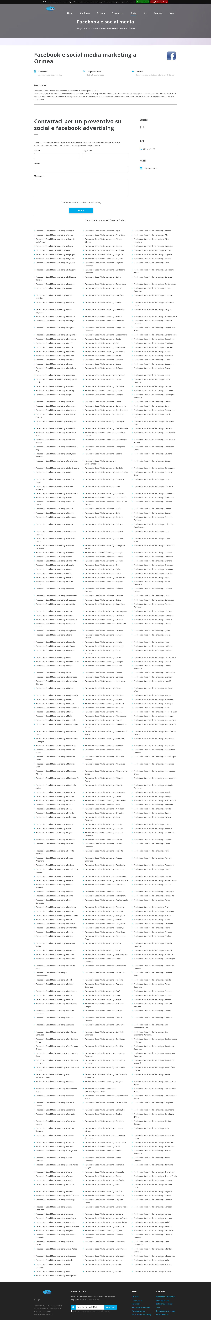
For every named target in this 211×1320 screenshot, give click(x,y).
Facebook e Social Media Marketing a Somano (55, 1135)
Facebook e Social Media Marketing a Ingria (54, 635)
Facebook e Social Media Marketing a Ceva (102, 486)
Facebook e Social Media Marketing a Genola (54, 611)
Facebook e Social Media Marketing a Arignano (55, 258)
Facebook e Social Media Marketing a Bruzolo (55, 359)
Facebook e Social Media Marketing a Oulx (53, 828)
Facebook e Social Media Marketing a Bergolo (153, 309)
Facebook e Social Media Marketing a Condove (104, 531)
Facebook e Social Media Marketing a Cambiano (55, 375)
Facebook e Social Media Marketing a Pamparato (154, 832)
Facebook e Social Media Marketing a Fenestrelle (105, 577)
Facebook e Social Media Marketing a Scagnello (55, 1110)
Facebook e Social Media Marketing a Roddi (54, 980)
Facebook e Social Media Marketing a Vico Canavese (57, 1226)
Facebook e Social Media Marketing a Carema (152, 401)
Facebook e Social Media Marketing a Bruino (103, 355)
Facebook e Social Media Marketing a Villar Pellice (56, 1249)
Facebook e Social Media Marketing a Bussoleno (154, 364)
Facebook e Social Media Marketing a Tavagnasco (56, 1150)
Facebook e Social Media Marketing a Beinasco (153, 295)
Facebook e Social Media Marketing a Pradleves (56, 907)
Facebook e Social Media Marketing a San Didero (105, 1039)
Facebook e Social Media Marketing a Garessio (55, 604)
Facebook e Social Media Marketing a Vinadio (54, 1260)
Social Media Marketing (141, 1314)
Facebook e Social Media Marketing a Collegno (104, 524)
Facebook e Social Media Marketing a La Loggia (104, 646)
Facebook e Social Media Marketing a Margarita (55, 703)
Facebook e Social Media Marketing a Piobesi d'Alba (155, 880)
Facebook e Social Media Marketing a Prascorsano (57, 915)
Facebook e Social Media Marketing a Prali (151, 907)
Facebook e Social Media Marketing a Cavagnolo (154, 454)
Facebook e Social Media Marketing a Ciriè (102, 513)
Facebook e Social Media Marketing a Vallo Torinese (57, 1195)
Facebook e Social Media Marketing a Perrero (153, 858)
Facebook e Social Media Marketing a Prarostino (154, 911)
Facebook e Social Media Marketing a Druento (55, 565)
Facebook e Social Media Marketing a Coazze (54, 524)
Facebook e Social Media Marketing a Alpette (103, 246)
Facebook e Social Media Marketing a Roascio (55, 954)
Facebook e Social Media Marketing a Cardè (103, 401)
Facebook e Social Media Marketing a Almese (54, 246)
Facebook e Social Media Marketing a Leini (53, 657)
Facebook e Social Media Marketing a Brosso (152, 351)
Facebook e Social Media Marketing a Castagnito (105, 421)
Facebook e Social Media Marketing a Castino (103, 454)
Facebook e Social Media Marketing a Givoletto (104, 615)
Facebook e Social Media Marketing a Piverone (104, 891)
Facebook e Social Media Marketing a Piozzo (152, 884)
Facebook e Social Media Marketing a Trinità (54, 1180)
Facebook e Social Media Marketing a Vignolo (54, 1230)
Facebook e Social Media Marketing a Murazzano (105, 792)
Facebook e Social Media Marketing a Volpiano (104, 1271)
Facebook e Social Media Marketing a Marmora (104, 703)
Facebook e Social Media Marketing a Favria (103, 573)
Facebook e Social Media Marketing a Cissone (152, 513)
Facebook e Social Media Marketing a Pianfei (152, 869)
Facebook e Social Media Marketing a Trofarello (104, 1180)
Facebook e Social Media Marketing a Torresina (153, 1165)
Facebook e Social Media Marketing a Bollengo (55, 320)
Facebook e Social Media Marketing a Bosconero (56, 339)
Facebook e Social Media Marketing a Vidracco (153, 1226)
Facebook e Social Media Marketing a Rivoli (102, 950)
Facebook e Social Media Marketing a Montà (103, 749)
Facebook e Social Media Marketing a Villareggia (105, 1256)
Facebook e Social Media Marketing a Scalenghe (104, 1110)
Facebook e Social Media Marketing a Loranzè (104, 677)
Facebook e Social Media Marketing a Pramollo (104, 911)
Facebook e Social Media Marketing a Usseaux (153, 1180)
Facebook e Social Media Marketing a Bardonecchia (155, 284)
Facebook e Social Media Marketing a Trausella (104, 1172)
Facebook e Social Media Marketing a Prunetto (55, 923)
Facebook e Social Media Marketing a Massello (104, 707)
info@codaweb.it (151, 168)
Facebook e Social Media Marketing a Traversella (154, 1172)
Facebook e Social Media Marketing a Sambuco (153, 1017)
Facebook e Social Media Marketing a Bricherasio (105, 347)
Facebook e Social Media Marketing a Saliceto (103, 1010)
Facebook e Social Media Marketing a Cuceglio (104, 552)
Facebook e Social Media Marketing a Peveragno (154, 865)
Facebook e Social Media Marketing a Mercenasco (105, 716)
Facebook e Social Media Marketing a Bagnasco (55, 262)
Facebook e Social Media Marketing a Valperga (55, 1199)
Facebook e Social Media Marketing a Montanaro (105, 764)
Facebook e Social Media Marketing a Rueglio (54, 999)
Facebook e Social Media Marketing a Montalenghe (155, 756)
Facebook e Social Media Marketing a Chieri (54, 497)
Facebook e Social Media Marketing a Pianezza (104, 869)
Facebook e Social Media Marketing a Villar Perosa (106, 1249)
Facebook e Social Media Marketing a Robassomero (106, 954)
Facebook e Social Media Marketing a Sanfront (55, 1081)
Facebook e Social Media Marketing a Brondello (55, 351)
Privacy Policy (56, 1305)
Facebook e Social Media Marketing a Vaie (102, 1184)
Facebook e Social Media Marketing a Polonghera (105, 895)
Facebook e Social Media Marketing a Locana (103, 672)
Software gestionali (164, 1304)
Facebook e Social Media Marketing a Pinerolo (55, 880)
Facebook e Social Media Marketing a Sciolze (103, 1114)
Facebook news (138, 1311)
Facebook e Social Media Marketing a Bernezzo (55, 316)
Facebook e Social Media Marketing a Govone (104, 619)
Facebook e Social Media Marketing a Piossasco (105, 884)
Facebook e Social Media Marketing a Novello (152, 809)
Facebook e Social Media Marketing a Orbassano (56, 817)
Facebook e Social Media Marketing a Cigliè (102, 508)
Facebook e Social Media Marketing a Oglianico (104, 813)
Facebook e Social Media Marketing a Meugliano (153, 716)
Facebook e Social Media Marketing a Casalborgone (106, 410)
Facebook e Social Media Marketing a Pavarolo (55, 843)
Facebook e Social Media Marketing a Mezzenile (56, 720)
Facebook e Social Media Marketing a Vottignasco (56, 1275)
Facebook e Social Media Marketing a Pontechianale (106, 900)
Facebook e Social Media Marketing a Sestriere (104, 1121)
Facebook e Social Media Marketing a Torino (103, 1150)
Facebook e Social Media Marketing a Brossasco (105, 351)
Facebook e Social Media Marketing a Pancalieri (55, 839)
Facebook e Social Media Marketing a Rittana (54, 936)
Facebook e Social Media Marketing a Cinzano (55, 513)
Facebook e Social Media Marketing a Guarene (104, 630)
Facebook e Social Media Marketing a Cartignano (56, 410)
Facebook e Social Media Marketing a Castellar (153, 428)
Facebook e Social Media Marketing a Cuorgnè (104, 556)
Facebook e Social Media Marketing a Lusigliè (152, 681)
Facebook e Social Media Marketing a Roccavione (105, 972)
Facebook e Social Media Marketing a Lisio (53, 672)
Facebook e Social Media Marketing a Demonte (153, 556)
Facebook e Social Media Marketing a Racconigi (104, 928)
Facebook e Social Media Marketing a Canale (103, 379)
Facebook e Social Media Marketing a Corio (151, 531)
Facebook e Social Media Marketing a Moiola (103, 720)
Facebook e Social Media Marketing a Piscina (54, 891)
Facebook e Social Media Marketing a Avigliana (104, 258)
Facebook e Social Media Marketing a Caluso (152, 368)
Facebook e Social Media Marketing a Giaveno (55, 615)
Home (95, 28)
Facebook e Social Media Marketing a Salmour (153, 1010)
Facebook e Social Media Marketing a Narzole (55, 796)
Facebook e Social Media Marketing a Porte (152, 900)
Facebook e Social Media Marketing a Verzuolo (153, 1218)
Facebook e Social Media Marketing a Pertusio (55, 865)
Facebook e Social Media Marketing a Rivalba (152, 936)
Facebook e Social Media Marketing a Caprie (54, 394)
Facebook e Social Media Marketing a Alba (151, 235)
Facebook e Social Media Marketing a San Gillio (104, 1046)
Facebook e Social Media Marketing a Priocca (103, 919)
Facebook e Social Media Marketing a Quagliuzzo (105, 923)
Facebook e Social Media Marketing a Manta (54, 699)
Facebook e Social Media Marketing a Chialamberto (57, 493)
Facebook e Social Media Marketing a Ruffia (103, 999)
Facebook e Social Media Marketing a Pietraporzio (106, 876)
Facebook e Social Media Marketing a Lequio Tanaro (57, 661)
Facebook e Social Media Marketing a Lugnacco (153, 677)
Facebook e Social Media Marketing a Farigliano (153, 569)
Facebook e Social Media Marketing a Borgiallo (55, 327)
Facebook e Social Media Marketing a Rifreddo (153, 932)
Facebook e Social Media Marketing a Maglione (104, 695)
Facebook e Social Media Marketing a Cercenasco (154, 468)
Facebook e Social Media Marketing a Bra (102, 343)
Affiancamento (162, 1314)
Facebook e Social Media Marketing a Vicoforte (104, 1226)
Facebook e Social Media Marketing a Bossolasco (154, 339)
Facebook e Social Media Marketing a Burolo (152, 359)
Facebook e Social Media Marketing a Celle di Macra (57, 468)
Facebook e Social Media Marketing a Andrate (153, 250)
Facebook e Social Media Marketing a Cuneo (54, 556)
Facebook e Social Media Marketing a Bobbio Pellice (155, 316)
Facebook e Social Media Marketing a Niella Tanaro (155, 800)
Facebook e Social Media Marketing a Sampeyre (105, 1025)
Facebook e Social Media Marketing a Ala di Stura (105, 235)
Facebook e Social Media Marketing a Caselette (104, 414)
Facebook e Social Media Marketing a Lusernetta (105, 681)
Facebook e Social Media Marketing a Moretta (104, 785)
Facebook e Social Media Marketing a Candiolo (55, 386)
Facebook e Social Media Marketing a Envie (54, 569)
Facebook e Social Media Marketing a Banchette (154, 277)
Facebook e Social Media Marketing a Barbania (55, 284)
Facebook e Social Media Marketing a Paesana (153, 828)
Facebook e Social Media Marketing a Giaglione (153, 611)
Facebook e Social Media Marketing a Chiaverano (154, 493)
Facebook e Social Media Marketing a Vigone (103, 1230)
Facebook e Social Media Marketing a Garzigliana (105, 604)
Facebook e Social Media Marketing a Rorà (102, 991)
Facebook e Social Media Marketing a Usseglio (55, 1184)
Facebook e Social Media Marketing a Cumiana (153, 552)
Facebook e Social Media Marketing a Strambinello (105, 1142)
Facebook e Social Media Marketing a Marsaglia (153, 703)
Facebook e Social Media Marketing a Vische (103, 1264)
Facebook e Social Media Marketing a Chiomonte (154, 497)
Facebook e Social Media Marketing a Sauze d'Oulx (106, 1102)
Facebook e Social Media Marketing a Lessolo (152, 661)
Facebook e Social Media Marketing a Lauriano (153, 650)
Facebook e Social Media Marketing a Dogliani (104, 561)
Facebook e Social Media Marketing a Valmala (152, 1195)
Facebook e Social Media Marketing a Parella (103, 839)
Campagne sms (162, 1300)
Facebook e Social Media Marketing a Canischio (104, 386)
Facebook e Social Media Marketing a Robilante (153, 954)
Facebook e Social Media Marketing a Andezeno (104, 250)
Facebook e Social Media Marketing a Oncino (152, 813)
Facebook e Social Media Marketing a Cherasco (153, 486)
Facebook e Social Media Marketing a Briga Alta (153, 347)
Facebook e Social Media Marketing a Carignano (55, 406)
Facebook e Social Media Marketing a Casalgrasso (154, 410)
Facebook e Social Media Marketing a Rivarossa (55, 950)
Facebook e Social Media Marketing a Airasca (152, 230)
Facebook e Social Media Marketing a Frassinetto (56, 595)
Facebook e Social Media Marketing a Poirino (54, 895)
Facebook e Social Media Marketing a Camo (152, 375)
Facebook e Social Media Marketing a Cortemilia (104, 538)
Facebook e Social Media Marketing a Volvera (152, 1271)
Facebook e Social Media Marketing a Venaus (54, 1214)
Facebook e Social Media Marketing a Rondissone (56, 991)
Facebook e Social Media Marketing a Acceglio (55, 230)
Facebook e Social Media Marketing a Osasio (103, 824)
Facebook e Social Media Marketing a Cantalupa (55, 390)
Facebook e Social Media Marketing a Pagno (54, 832)
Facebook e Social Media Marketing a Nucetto (55, 813)
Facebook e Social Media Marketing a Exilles (103, 569)
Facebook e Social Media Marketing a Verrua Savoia (106, 1218)
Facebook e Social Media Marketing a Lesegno (104, 661)
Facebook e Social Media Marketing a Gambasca (154, 600)
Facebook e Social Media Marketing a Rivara (103, 943)
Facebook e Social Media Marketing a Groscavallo (105, 623)
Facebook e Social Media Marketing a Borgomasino (106, 335)
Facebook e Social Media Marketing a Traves (54, 1176)
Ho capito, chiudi (143, 2)
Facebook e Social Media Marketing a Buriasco (104, 359)
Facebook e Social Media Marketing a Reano (152, 928)
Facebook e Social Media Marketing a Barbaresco (105, 284)
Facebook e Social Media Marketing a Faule (54, 573)
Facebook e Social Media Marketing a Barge (54, 288)
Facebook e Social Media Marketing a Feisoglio (153, 573)
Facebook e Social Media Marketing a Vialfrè (152, 1222)
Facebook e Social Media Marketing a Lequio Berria (155, 657)
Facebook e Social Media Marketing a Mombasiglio (57, 724)
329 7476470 (149, 149)
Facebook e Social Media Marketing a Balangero (56, 270)
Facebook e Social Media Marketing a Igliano (152, 630)
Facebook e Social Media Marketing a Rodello (152, 980)
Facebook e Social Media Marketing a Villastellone (154, 1256)
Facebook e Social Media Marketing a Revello (54, 932)
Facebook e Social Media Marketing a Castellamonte (106, 428)
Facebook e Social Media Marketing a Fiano (151, 577)
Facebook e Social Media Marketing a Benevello (104, 309)
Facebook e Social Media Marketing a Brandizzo (153, 343)
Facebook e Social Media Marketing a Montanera (154, 764)
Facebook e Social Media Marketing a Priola (152, 919)
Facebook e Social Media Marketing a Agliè (102, 230)
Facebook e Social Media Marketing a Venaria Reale (106, 1207)
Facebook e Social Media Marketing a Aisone (54, 235)
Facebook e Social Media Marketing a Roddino (104, 980)
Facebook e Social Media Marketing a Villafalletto (154, 1230)
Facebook (136, 1304)
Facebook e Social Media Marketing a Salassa (152, 999)
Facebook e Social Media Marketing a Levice (54, 665)
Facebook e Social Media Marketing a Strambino (153, 1142)
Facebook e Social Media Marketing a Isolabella (55, 642)
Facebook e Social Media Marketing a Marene (103, 699)
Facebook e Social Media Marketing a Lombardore (154, 672)
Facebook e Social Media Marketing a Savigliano (153, 1102)
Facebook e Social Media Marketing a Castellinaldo (154, 432)
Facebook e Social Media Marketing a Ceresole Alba (106, 472)
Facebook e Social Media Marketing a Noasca (54, 804)
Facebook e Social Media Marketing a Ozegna (104, 828)
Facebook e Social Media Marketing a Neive (103, 796)
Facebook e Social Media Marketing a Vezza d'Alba (106, 1222)
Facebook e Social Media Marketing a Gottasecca (56, 619)
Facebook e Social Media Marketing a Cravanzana (154, 545)
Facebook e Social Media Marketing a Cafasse (104, 368)
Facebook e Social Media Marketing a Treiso (103, 1176)
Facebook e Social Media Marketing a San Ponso (105, 1067)
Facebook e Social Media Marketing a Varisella (153, 1199)
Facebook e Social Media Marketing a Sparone (55, 1142)
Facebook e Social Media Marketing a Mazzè (103, 712)
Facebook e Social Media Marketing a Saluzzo (55, 1017)
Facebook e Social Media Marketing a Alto (53, 250)
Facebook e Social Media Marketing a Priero (54, 919)
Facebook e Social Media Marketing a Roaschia (153, 950)
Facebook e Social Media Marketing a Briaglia (54, 347)
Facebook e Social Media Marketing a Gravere (153, 619)
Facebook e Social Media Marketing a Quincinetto (56, 928)
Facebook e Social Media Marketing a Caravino (55, 401)
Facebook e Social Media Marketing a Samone (55, 1025)
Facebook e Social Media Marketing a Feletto (54, 577)
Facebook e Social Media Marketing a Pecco (152, 843)
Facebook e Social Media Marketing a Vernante (153, 1214)
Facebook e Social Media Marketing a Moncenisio (154, 738)
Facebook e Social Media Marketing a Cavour (152, 461)
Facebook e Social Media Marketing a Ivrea (151, 642)
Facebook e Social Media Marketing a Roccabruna (105, 965)
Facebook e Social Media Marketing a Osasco (55, 824)
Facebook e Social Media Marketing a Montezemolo (155, 778)
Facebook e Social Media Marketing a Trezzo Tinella (155, 1176)
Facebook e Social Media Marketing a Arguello (153, 254)
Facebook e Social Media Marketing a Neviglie (153, 796)
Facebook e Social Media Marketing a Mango (152, 695)
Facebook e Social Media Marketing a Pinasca (152, 876)
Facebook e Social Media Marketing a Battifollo (104, 295)
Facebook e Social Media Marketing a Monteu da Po (57, 778)
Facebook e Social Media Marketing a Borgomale (56, 335)
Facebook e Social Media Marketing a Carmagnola (105, 406)
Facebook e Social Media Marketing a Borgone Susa (155, 335)
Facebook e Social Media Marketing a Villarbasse (56, 1256)
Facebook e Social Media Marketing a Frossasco (56, 600)
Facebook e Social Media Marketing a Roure (103, 995)
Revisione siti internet (141, 1307)
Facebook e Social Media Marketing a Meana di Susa (155, 712)
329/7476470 (55, 1308)
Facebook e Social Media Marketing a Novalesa (104, 809)
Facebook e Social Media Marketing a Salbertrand (56, 1003)
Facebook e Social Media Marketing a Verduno (104, 1214)
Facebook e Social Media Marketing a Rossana (153, 991)
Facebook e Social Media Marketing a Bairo (151, 262)
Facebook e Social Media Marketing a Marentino (153, 699)
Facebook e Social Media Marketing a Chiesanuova (106, 497)
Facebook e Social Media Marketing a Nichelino (55, 800)
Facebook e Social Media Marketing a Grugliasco (56, 630)
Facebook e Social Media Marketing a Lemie (103, 657)
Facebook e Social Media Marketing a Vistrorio (153, 1264)
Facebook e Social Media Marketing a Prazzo (152, 915)
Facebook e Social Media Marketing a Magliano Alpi (57, 695)
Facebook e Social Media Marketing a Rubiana (152, 995)
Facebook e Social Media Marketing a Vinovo (103, 1260)
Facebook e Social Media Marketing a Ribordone (105, 932)
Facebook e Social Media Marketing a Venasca (153, 1207)
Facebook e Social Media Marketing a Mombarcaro (155, 720)
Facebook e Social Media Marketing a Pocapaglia (154, 891)
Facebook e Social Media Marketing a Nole (102, 804)
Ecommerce (137, 1300)
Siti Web (135, 1296)
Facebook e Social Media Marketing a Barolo (103, 288)
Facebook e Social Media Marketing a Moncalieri (104, 738)
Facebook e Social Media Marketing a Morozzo (55, 792)
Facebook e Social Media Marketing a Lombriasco (56, 677)
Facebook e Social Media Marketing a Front (151, 595)
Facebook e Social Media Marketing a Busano (54, 364)
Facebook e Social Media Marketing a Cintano (152, 508)
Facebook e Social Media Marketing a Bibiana (103, 316)
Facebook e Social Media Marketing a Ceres (54, 472)
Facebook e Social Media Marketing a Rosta (54, 995)
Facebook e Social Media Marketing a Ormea (152, 817)
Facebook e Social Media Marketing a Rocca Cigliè (154, 958)
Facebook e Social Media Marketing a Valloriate (104, 1195)
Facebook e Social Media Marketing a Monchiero (56, 745)
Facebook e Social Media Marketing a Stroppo (55, 1146)
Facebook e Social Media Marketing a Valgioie (103, 1191)
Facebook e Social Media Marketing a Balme (103, 277)
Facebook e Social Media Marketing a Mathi (151, 707)
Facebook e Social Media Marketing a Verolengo (56, 1218)
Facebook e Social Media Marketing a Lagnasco (55, 650)
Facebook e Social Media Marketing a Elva (102, 565)
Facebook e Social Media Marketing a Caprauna (153, 390)
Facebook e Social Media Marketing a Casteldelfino (57, 428)
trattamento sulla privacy (90, 202)
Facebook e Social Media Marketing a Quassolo (153, 923)
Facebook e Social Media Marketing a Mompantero (155, 724)
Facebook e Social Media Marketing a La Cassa (55, 646)
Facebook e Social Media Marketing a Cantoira (104, 390)
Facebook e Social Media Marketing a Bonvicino (104, 320)
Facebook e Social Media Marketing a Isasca (152, 635)
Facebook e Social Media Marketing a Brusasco (153, 355)
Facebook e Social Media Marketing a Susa (102, 1146)
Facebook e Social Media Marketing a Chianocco (104, 493)
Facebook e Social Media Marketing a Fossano (55, 588)
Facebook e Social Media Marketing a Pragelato (104, 907)
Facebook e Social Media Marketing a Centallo (104, 468)
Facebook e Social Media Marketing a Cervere (153, 479)
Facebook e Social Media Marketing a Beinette (55, 302)
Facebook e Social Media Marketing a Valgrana (153, 1191)
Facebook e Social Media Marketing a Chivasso (153, 501)
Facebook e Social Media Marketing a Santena (55, 1095)
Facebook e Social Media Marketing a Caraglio (104, 394)
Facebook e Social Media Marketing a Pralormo (55, 911)
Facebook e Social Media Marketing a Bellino (103, 302)
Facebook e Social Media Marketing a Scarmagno (154, 1110)
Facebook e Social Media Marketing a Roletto (55, 984)
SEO (158, 1307)
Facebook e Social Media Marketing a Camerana (104, 375)
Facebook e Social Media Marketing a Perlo (151, 851)
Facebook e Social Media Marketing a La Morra (153, 646)
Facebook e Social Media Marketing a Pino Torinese (106, 880)
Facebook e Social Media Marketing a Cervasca (104, 479)
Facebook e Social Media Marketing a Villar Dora (105, 1241)
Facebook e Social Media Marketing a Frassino (104, 595)
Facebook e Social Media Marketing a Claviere (104, 517)
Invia (81, 210)
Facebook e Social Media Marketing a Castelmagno (106, 439)
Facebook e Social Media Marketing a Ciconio (54, 508)
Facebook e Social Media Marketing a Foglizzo (104, 581)
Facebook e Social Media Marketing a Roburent (55, 958)
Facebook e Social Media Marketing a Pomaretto (154, 895)
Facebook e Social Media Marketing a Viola (151, 1260)
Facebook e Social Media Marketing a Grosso (152, 623)
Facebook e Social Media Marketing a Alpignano (153, 246)
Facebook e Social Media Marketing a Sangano (104, 1081)
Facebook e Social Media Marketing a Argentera (105, 254)
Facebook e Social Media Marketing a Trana (54, 1172)
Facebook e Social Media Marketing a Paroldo (152, 839)
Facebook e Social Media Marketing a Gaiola (103, 600)
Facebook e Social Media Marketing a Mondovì (104, 745)
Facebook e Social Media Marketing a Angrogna (55, 254)
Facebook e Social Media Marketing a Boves (54, 343)
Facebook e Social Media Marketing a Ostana (152, 824)
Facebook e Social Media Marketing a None (54, 809)
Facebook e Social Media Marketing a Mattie (54, 712)
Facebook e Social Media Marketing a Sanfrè (152, 1074)
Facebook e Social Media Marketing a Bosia (103, 339)
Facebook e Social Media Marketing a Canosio (152, 386)
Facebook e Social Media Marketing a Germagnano (106, 611)
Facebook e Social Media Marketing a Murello (152, 792)
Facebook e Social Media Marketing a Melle (54, 716)
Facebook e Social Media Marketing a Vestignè (55, 1222)
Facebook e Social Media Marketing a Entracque (153, 565)
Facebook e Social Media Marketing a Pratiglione (105, 915)
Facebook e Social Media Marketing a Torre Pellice (57, 1165)
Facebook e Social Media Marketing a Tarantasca (154, 1146)
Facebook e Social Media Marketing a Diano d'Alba (56, 561)
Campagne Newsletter (165, 1296)
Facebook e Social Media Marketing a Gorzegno (153, 615)
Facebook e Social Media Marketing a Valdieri (54, 1191)
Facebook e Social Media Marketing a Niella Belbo (105, 800)
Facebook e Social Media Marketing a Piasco (54, 876)
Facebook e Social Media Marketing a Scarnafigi (55, 1114)
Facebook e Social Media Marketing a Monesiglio (154, 745)
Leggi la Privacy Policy (159, 2)
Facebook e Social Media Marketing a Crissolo (55, 552)
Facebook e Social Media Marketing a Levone (103, 665)
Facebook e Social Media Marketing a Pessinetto (105, 865)
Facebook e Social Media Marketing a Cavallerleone (57, 461)
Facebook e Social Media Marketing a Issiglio (103, 642)
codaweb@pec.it (45, 1314)
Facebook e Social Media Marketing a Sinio (151, 1128)
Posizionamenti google (165, 1311)
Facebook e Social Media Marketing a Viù (53, 1271)
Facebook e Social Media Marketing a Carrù (151, 406)
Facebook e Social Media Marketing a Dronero (153, 561)
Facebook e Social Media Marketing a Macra (103, 688)
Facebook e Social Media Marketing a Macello (55, 688)
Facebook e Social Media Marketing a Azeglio (152, 258)
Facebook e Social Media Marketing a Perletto (104, 851)
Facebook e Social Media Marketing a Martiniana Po (57, 707)
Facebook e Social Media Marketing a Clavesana (56, 517)
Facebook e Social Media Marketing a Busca (103, 364)
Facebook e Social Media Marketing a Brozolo (55, 355)
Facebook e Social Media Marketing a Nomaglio (153, 804)
